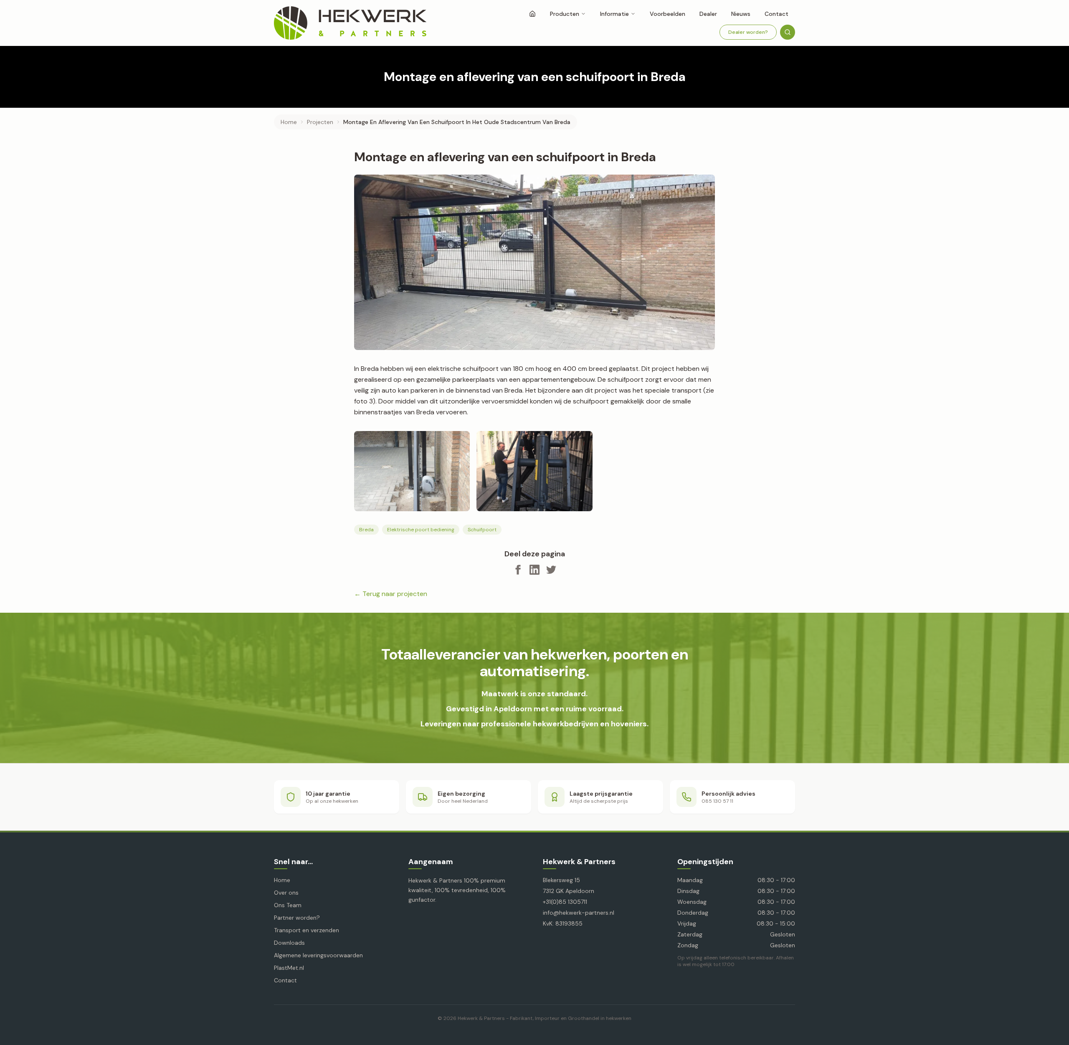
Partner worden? (297, 917)
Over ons (286, 892)
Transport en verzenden (306, 930)
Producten (564, 14)
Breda (366, 529)
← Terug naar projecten (390, 593)
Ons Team (287, 905)
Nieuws (740, 14)
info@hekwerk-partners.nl (578, 912)
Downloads (289, 942)
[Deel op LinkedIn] (534, 570)
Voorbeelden (667, 14)
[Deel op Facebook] (518, 570)
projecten (320, 122)
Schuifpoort (482, 529)
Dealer (708, 14)
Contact (776, 14)
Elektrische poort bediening (420, 529)
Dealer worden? (748, 32)
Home (289, 122)
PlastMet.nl (289, 967)
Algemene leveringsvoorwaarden (318, 955)
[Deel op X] (551, 570)
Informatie (614, 14)
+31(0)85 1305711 (565, 901)
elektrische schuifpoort (463, 368)
